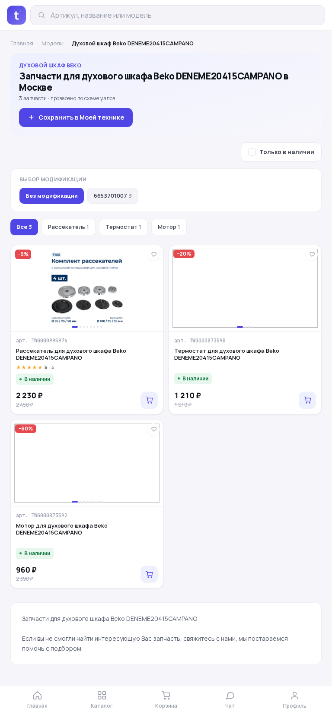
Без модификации (52, 195)
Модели (53, 43)
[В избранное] (153, 255)
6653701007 (113, 195)
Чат (230, 705)
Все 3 (24, 227)
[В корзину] (149, 400)
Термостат (123, 227)
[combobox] (184, 15)
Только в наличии (286, 152)
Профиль (294, 705)
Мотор (169, 227)
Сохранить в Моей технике (81, 117)
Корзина (166, 705)
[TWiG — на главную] (16, 15)
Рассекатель (68, 227)
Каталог (102, 705)
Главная (21, 43)
